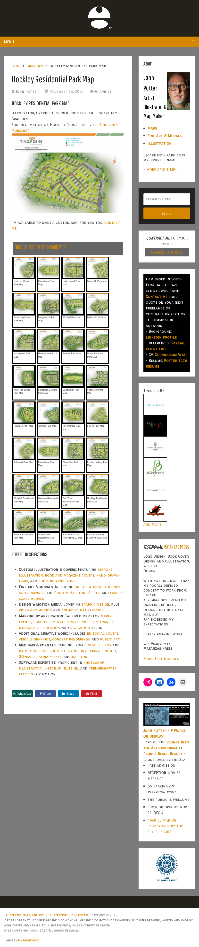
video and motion (35, 610)
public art (110, 639)
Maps (152, 128)
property (89, 621)
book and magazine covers (69, 575)
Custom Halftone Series (77, 592)
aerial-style (50, 656)
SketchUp (52, 668)
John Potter (27, 91)
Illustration (160, 143)
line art (108, 650)
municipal (28, 627)
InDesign (70, 668)
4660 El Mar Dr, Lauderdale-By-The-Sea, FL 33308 (166, 826)
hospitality (44, 621)
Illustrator (30, 668)
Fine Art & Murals (165, 135)
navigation (80, 627)
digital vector (97, 645)
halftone (80, 656)
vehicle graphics (34, 639)
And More (152, 524)
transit (107, 621)
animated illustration (82, 610)
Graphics (103, 91)
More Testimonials (161, 658)
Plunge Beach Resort (163, 753)
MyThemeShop (28, 940)
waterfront (68, 621)
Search (166, 213)
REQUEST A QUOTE (166, 252)
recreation (49, 627)
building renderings (57, 581)
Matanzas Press (176, 547)
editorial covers (102, 633)
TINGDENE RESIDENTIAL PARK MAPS (41, 247)
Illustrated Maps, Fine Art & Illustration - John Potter (46, 915)
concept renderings (71, 639)
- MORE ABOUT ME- (160, 169)
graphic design (95, 604)
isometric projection (39, 650)
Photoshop (93, 662)
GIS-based (28, 656)
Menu (9, 41)
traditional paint (83, 650)
